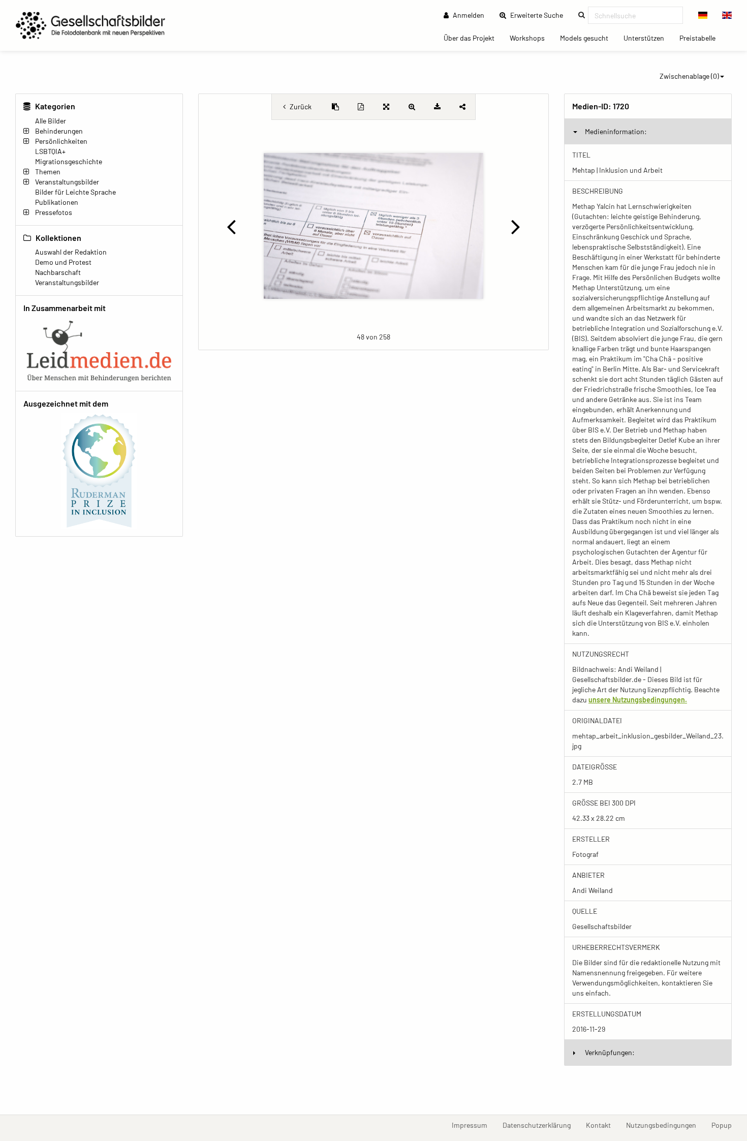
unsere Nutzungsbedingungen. (637, 699)
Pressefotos (53, 212)
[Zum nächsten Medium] (516, 226)
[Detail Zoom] (411, 106)
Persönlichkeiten (61, 141)
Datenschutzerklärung (540, 1124)
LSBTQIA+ (50, 151)
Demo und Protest (63, 262)
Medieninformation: (616, 131)
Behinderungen (59, 131)
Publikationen (56, 202)
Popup (725, 1124)
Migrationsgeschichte (68, 161)
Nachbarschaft (58, 272)
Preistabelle (701, 37)
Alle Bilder (50, 120)
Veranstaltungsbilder (67, 181)
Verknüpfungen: (610, 1052)
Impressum (473, 1124)
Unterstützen (648, 37)
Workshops (531, 37)
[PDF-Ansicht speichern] (361, 106)
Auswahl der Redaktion (71, 252)
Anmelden (467, 15)
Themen (47, 171)
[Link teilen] (462, 106)
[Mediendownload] (437, 106)
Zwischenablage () (689, 76)
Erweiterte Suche (540, 14)
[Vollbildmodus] (386, 106)
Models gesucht (588, 37)
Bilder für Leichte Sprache (75, 192)
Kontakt (602, 1124)
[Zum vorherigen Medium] (231, 226)
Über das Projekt (473, 37)
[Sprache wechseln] (703, 15)
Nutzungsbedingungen (665, 1124)
